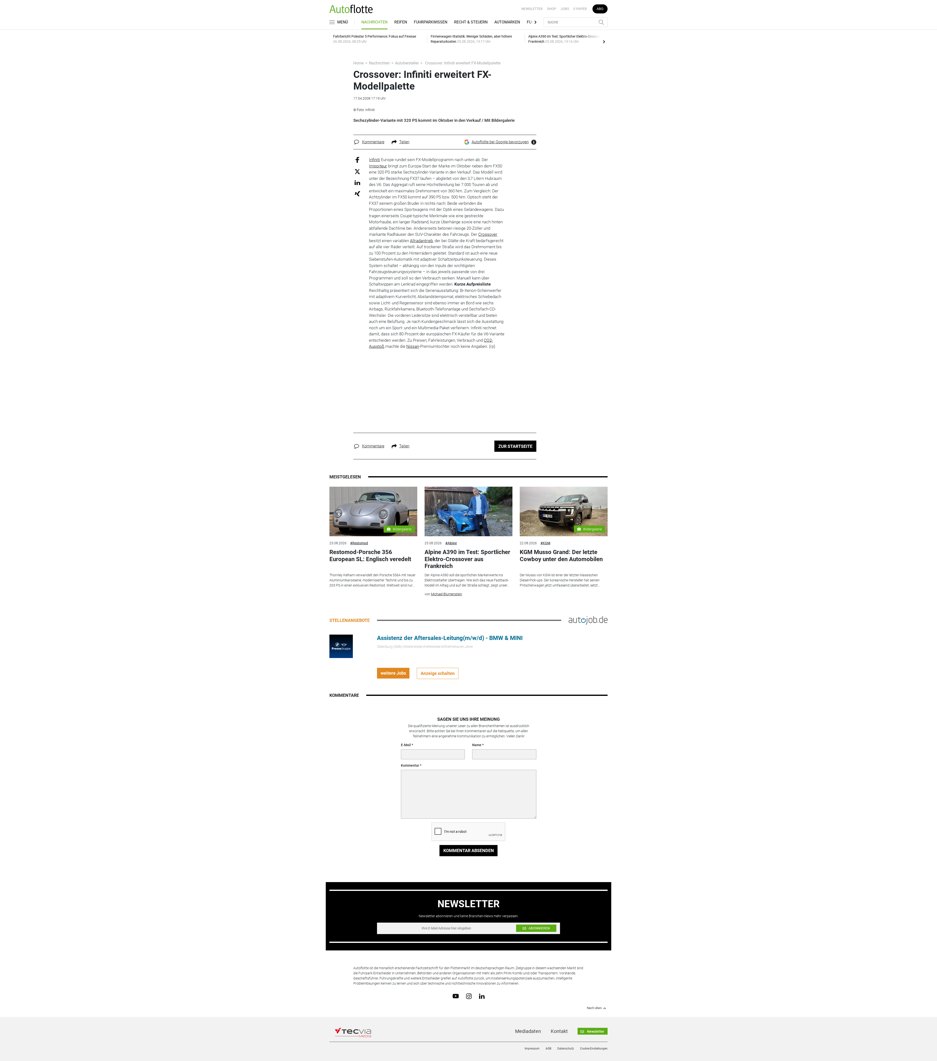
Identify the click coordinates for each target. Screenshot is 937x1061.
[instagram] (469, 996)
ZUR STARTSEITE (515, 446)
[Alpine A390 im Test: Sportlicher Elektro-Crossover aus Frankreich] (468, 511)
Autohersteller (407, 63)
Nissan (412, 346)
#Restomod (359, 543)
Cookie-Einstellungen (594, 1048)
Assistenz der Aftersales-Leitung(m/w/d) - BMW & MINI (450, 638)
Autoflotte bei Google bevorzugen (500, 142)
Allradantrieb (421, 240)
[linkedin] (482, 996)
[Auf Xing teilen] (357, 193)
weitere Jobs (393, 673)
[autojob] (588, 620)
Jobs (564, 9)
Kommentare (373, 142)
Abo (600, 9)
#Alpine (451, 543)
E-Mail (406, 745)
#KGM (545, 543)
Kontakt (559, 1031)
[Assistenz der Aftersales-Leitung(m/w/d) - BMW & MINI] (341, 646)
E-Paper (580, 9)
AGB (548, 1048)
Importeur (378, 166)
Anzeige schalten (438, 673)
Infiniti (374, 159)
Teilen (404, 142)
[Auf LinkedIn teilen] (357, 182)
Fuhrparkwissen (430, 22)
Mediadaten (528, 1031)
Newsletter (532, 9)
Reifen (400, 22)
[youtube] (456, 996)
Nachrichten (374, 22)
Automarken (507, 22)
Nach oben (594, 1008)
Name (476, 745)
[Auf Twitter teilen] (357, 171)
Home (358, 63)
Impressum (532, 1048)
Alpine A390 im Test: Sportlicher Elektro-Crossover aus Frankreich (467, 559)
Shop (551, 9)
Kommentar (410, 765)
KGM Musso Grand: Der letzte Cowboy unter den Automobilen (561, 556)
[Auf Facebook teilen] (357, 160)
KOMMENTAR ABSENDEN (468, 850)
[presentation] (604, 41)
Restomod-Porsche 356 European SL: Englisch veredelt (370, 556)
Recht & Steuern (471, 22)
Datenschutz (565, 1048)
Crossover (487, 234)
